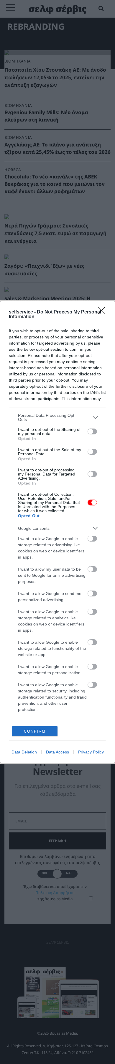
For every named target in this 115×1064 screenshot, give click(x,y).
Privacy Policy (91, 752)
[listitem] (57, 417)
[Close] (103, 312)
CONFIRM (35, 731)
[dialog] (57, 532)
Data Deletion (24, 752)
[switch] (92, 431)
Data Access (57, 752)
